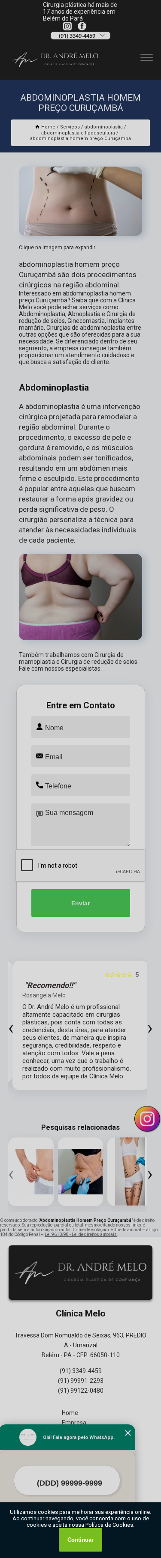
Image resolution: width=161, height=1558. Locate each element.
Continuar (80, 1540)
